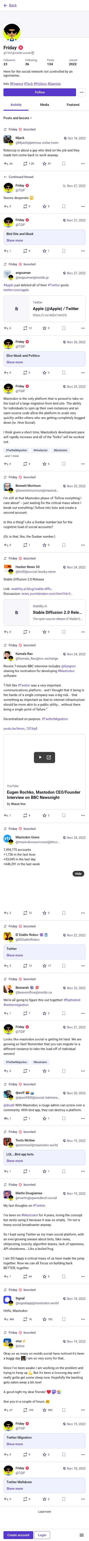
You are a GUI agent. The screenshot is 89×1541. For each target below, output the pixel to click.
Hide (78, 873)
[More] (83, 163)
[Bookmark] (63, 163)
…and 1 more (11, 456)
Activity (16, 105)
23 (5, 64)
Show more (14, 240)
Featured (73, 105)
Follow (40, 92)
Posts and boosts (16, 118)
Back (13, 5)
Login (42, 1535)
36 (27, 64)
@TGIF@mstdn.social (16, 53)
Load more (44, 1511)
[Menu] (82, 92)
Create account (18, 1535)
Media (44, 105)
